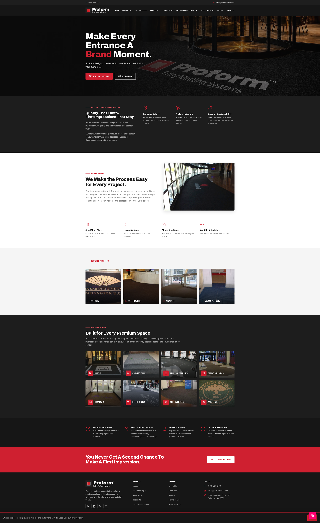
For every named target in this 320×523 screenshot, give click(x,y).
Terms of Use (174, 500)
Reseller (230, 10)
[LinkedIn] (94, 506)
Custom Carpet (141, 10)
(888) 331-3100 (94, 3)
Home (117, 10)
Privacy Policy (174, 504)
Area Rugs (154, 10)
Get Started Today (222, 459)
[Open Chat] (312, 515)
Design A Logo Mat (101, 76)
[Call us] (100, 506)
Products (166, 10)
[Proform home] (98, 10)
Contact (220, 10)
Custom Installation (185, 10)
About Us (173, 486)
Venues (125, 10)
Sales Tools (206, 10)
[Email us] (106, 506)
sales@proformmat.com (225, 3)
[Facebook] (88, 506)
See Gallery (127, 76)
